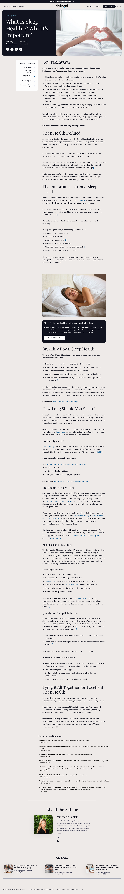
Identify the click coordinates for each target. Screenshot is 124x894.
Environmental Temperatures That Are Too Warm (66, 464)
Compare (90, 6)
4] (84, 247)
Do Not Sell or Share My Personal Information (70, 889)
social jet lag (54, 518)
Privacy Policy (7, 890)
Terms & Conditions (19, 890)
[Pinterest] (20, 49)
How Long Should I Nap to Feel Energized (71, 481)
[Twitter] (16, 49)
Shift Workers (50, 581)
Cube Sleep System (53, 538)
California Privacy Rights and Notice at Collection (41, 890)
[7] (101, 452)
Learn (98, 6)
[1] (94, 168)
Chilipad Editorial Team (24, 870)
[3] (66, 240)
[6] (98, 452)
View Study (44, 742)
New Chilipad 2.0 (109, 6)
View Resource (45, 751)
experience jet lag (81, 515)
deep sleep (60, 432)
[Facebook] (11, 49)
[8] (75, 629)
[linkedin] (58, 841)
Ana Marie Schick (11, 44)
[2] (56, 215)
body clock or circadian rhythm (60, 501)
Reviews (21, 6)
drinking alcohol (81, 598)
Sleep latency (48, 446)
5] (57, 380)
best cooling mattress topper (86, 535)
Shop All (14, 6)
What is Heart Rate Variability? (65, 401)
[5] (61, 262)
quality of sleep (78, 200)
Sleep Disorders (71, 585)
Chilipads (6, 6)
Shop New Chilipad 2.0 (54, 338)
